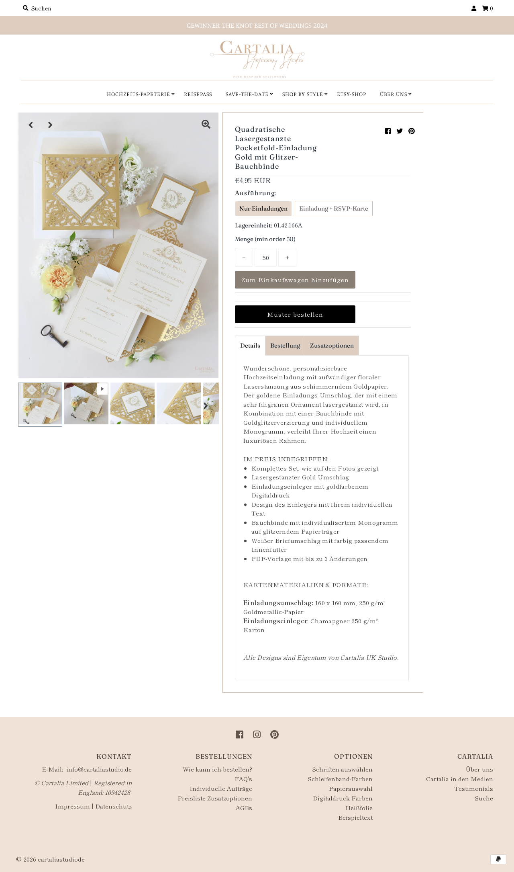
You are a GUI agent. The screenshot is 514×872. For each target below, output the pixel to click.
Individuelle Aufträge (221, 788)
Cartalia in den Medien (459, 778)
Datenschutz (113, 806)
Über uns (479, 769)
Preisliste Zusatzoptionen (214, 798)
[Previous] (31, 125)
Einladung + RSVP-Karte (333, 208)
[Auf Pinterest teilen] (411, 130)
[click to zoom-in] (206, 125)
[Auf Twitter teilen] (399, 130)
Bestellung (285, 345)
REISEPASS (198, 93)
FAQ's (243, 778)
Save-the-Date (247, 93)
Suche (484, 798)
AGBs (244, 807)
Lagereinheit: (253, 225)
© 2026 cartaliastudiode (50, 859)
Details (250, 345)
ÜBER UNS (393, 93)
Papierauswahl (351, 788)
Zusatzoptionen (332, 345)
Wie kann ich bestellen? (217, 769)
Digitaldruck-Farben (343, 798)
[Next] (50, 125)
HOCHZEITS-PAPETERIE (138, 93)
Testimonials (473, 788)
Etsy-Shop (351, 93)
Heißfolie (359, 807)
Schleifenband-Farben (340, 778)
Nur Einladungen (263, 208)
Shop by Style (302, 93)
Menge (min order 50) (265, 239)
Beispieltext (355, 817)
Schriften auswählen (342, 769)
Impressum (72, 806)
